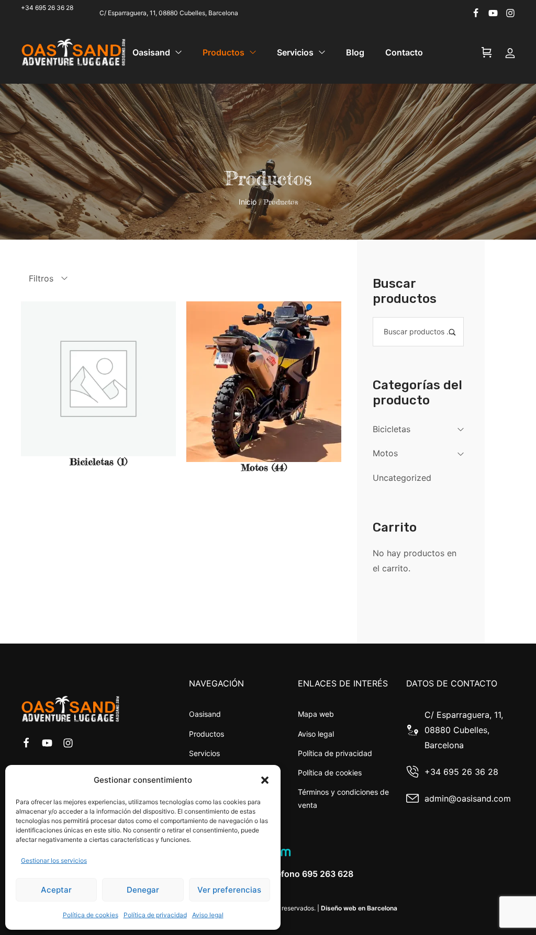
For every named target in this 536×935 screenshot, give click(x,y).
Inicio (247, 201)
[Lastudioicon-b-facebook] (476, 13)
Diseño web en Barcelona (359, 908)
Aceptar (56, 890)
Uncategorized (402, 477)
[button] (265, 780)
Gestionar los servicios (54, 860)
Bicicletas (391, 429)
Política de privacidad (155, 915)
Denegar (143, 890)
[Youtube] (493, 13)
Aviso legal (208, 915)
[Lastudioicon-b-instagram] (510, 13)
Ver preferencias (229, 890)
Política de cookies (90, 915)
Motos (385, 453)
